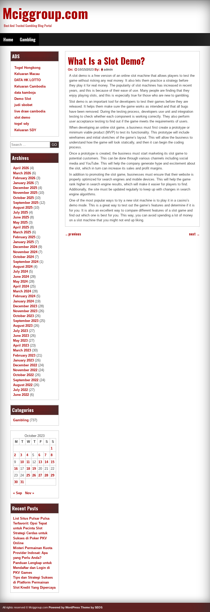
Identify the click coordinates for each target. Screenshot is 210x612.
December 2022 (25, 365)
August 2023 (23, 326)
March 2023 (22, 350)
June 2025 (21, 217)
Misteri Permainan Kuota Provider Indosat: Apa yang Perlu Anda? (32, 553)
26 (34, 475)
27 (40, 475)
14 (46, 462)
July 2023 (20, 331)
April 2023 (21, 345)
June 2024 (21, 277)
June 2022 (21, 395)
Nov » (29, 493)
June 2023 (21, 336)
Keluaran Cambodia (30, 86)
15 (52, 462)
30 (16, 482)
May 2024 (20, 281)
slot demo (22, 117)
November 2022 (25, 370)
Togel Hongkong (27, 68)
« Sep (17, 493)
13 (40, 462)
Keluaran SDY (25, 130)
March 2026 (22, 173)
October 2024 (23, 257)
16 (16, 469)
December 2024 (25, 247)
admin (108, 69)
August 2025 (23, 207)
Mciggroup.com (45, 13)
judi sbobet (23, 105)
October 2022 (23, 375)
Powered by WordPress (64, 607)
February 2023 (24, 355)
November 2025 (25, 193)
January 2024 (23, 301)
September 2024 (25, 262)
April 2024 (21, 286)
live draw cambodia (29, 111)
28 (46, 475)
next (194, 234)
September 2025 (25, 203)
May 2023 (20, 340)
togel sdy (21, 124)
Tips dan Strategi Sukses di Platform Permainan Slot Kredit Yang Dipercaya (34, 582)
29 (52, 475)
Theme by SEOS (91, 607)
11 (28, 462)
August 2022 (23, 385)
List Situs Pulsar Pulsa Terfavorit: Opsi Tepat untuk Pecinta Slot (31, 523)
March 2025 (22, 232)
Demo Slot (22, 99)
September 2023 (25, 321)
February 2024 (24, 296)
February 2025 (24, 237)
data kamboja (25, 92)
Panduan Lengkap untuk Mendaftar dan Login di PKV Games (32, 568)
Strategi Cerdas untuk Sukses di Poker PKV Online (30, 538)
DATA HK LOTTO (27, 80)
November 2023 (25, 311)
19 (34, 469)
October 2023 (23, 316)
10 (22, 462)
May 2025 (20, 222)
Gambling (28, 39)
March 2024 (22, 291)
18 (28, 469)
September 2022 (25, 380)
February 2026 (24, 178)
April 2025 (21, 227)
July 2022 (20, 390)
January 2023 (23, 360)
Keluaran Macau (27, 74)
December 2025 (25, 188)
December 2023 (25, 306)
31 (22, 482)
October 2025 (23, 198)
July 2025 (20, 212)
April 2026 (21, 168)
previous (73, 234)
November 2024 (25, 252)
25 (28, 475)
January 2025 (23, 242)
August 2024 (23, 267)
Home (8, 39)
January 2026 (23, 183)
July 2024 (20, 271)
